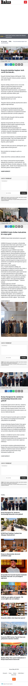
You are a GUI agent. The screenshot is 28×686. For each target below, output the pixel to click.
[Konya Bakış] (6, 2)
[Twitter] (8, 64)
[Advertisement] (14, 19)
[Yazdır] (19, 64)
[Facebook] (6, 64)
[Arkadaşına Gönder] (16, 64)
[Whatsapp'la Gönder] (13, 64)
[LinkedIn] (11, 64)
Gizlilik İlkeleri (21, 673)
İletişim (14, 673)
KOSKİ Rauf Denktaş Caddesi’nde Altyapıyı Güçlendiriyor (16, 36)
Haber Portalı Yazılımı (8, 683)
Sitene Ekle (13, 674)
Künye (10, 673)
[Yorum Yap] (22, 64)
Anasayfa (5, 673)
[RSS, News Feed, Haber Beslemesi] (14, 679)
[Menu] (25, 2)
